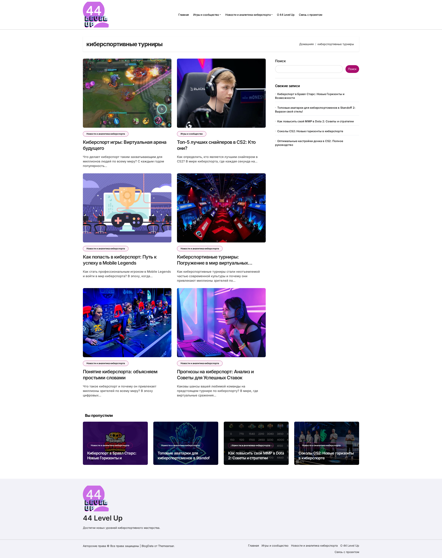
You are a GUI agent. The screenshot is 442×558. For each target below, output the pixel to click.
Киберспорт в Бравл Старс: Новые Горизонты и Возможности (111, 458)
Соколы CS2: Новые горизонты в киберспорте (310, 131)
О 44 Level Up (286, 14)
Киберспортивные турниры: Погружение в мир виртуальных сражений (212, 263)
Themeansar (166, 546)
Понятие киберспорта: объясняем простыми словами (120, 375)
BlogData (147, 546)
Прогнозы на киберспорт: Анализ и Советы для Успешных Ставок (215, 375)
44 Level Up (103, 518)
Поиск (280, 61)
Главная (183, 14)
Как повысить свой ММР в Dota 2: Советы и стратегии (315, 121)
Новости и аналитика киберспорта (248, 14)
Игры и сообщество (206, 14)
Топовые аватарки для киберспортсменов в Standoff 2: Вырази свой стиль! (184, 458)
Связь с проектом (310, 14)
